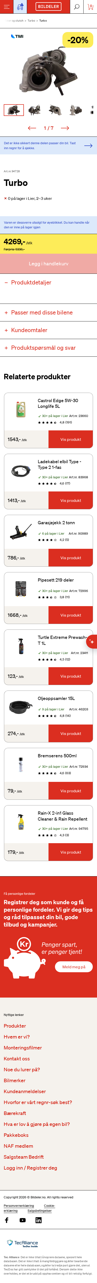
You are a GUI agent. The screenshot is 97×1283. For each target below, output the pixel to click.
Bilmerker (14, 1080)
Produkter (15, 1026)
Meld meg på (73, 966)
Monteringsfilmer (23, 1048)
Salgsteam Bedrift (24, 1157)
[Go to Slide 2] (34, 110)
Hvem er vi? (17, 1037)
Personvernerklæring (19, 1206)
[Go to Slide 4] (76, 110)
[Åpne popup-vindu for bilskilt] (20, 6)
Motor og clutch (13, 21)
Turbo (31, 21)
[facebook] (7, 1220)
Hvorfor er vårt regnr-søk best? (38, 1102)
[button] (48, 71)
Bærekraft (15, 1113)
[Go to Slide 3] (55, 110)
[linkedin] (39, 1220)
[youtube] (23, 1220)
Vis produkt (70, 439)
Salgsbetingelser (40, 1211)
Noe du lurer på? (22, 1070)
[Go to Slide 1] (14, 110)
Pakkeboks (16, 1135)
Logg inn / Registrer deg (30, 1168)
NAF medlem (18, 1146)
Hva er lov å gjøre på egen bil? (37, 1124)
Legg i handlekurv (48, 264)
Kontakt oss (17, 1059)
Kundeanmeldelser (25, 1091)
